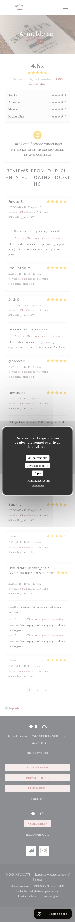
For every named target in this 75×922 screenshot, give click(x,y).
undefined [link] (38, 485)
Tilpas (37, 473)
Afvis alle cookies (38, 465)
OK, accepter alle (37, 457)
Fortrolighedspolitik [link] (39, 480)
